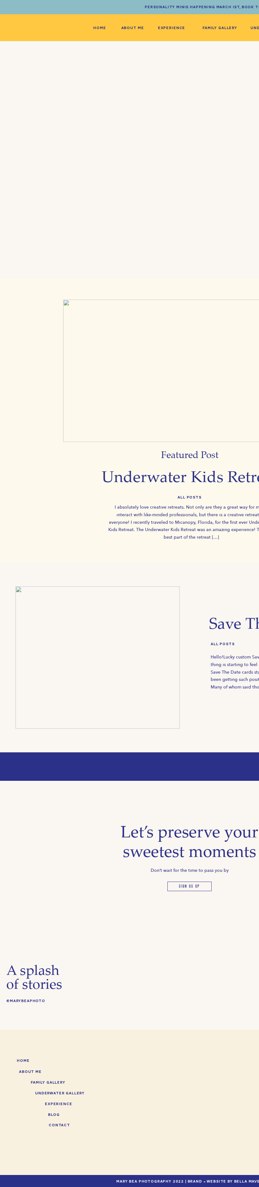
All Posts (190, 497)
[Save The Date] (97, 657)
